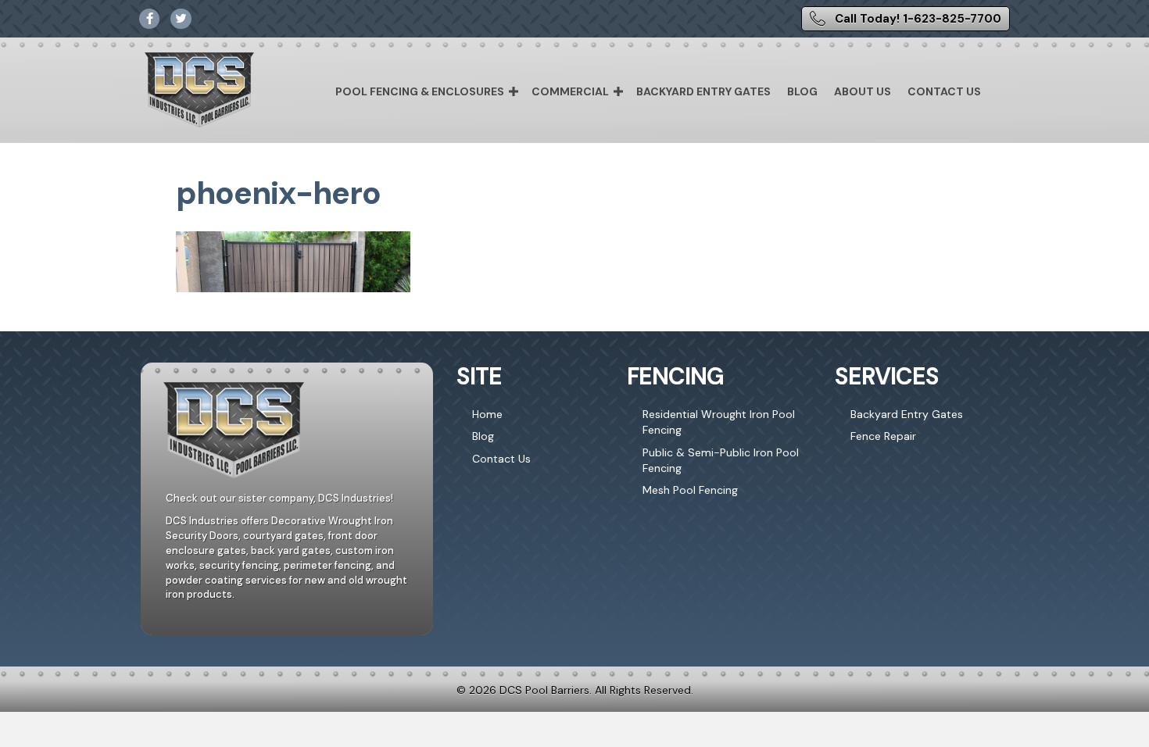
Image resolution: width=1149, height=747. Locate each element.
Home (487, 414)
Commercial (570, 91)
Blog (802, 91)
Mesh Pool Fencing (690, 490)
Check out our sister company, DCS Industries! (279, 498)
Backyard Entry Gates (703, 91)
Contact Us (944, 91)
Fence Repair (883, 436)
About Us (862, 91)
